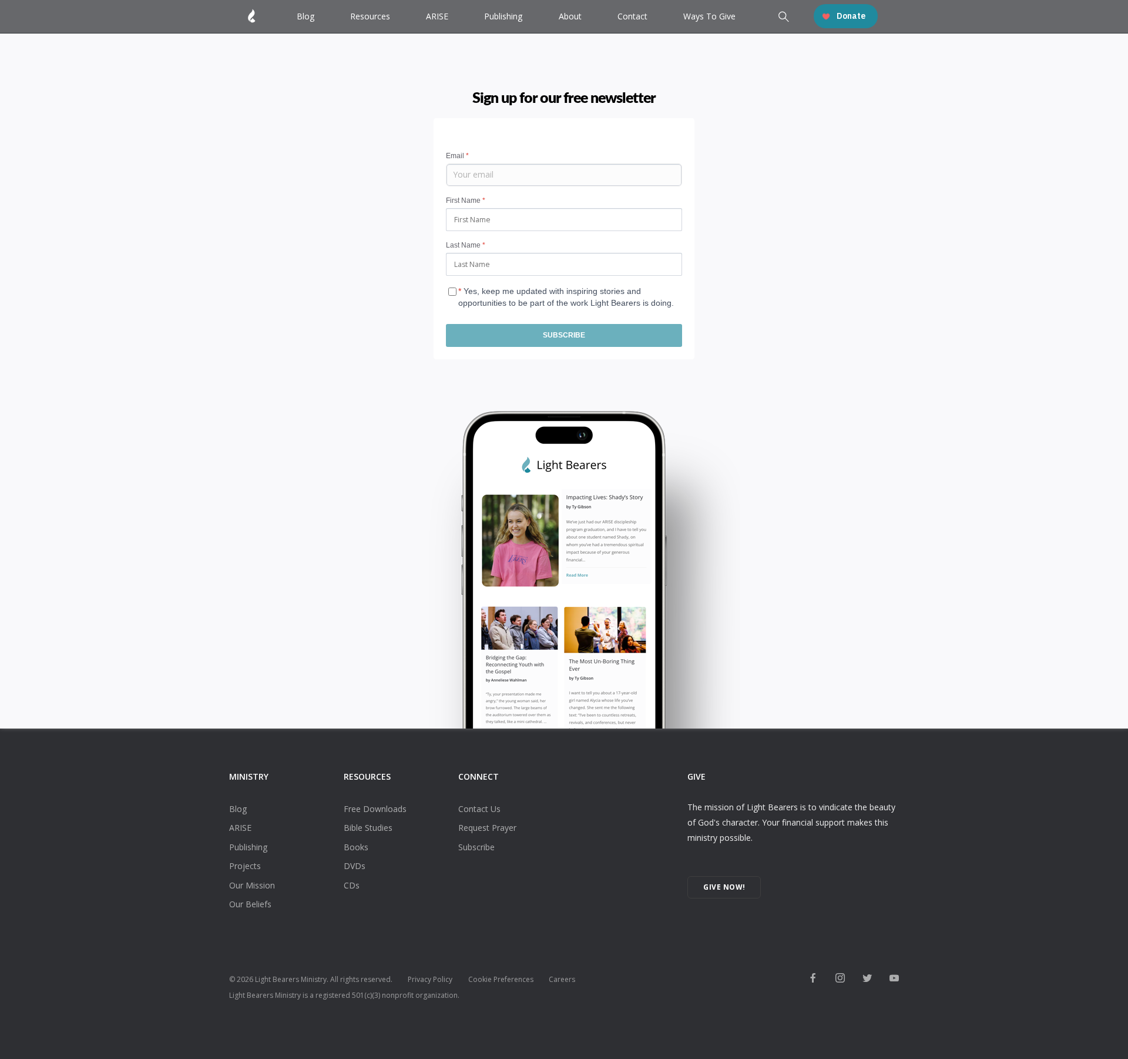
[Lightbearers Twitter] (867, 978)
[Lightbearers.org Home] (252, 16)
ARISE (437, 16)
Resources (370, 16)
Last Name (465, 245)
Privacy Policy (430, 979)
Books (356, 847)
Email (457, 156)
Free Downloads (375, 808)
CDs (352, 885)
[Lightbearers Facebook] (813, 978)
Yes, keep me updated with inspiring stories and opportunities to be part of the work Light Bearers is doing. (566, 293)
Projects (245, 865)
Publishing (503, 16)
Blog (305, 16)
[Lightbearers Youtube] (894, 978)
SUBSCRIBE (564, 335)
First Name (465, 200)
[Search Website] (782, 17)
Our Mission (252, 885)
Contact (632, 16)
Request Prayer (487, 827)
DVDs (354, 865)
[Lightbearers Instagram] (840, 978)
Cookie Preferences (500, 979)
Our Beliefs (250, 904)
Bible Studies (368, 827)
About (570, 16)
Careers (562, 979)
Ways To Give (709, 16)
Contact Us (479, 808)
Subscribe (476, 847)
